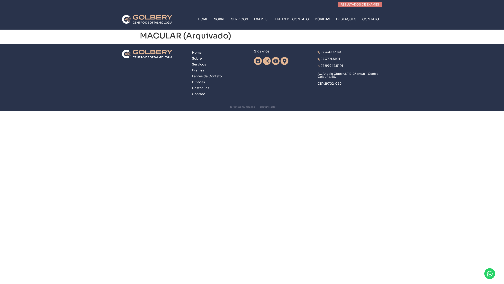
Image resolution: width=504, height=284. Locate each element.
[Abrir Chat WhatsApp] (489, 273)
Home (197, 52)
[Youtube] (276, 61)
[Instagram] (267, 61)
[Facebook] (258, 61)
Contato (198, 94)
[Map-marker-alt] (284, 61)
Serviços (199, 64)
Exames (198, 70)
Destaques (200, 88)
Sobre (197, 58)
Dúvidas (198, 82)
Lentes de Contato (207, 76)
